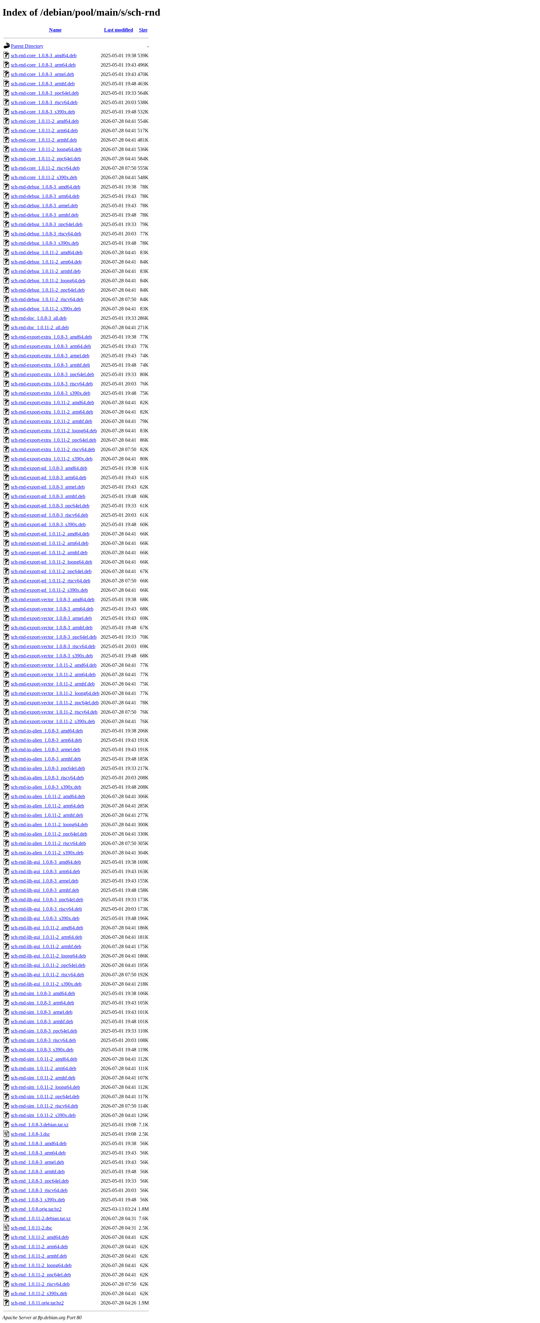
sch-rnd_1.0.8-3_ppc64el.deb (40, 1181)
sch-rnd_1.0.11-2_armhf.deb (39, 1256)
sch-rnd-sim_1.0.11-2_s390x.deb (43, 1115)
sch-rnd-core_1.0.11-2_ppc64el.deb (46, 158)
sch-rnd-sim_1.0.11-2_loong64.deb (45, 1087)
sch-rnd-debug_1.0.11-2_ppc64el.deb (48, 290)
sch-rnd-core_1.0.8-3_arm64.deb (43, 65)
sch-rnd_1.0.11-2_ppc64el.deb (41, 1274)
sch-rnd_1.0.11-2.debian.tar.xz (41, 1218)
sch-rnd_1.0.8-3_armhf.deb (38, 1171)
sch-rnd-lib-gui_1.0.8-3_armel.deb (44, 880)
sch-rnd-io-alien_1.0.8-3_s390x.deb (46, 787)
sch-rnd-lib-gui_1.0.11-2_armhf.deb (46, 946)
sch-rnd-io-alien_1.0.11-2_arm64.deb (47, 805)
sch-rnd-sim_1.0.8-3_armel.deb (41, 1012)
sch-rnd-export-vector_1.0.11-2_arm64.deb (53, 674)
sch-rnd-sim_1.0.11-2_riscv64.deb (44, 1106)
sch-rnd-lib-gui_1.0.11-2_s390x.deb (46, 984)
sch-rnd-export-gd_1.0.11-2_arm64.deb (49, 543)
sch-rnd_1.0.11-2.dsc (31, 1227)
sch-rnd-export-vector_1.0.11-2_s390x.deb (53, 721)
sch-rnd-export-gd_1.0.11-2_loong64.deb (51, 562)
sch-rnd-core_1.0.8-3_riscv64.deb (44, 102)
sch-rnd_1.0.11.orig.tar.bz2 (37, 1302)
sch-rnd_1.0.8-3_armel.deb (37, 1162)
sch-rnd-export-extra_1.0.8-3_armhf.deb (50, 365)
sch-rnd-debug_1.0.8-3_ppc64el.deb (46, 224)
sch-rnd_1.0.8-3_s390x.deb (38, 1199)
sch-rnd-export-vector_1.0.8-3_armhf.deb (51, 627)
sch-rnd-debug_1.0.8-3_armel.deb (44, 205)
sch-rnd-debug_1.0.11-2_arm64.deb (46, 261)
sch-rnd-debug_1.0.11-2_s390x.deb (46, 308)
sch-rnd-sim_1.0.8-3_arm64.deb (42, 1002)
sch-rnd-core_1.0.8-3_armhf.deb (43, 83)
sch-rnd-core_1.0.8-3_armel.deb (42, 74)
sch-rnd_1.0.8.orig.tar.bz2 (36, 1209)
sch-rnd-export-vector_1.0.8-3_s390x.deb (52, 655)
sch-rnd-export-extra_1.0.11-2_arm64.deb (52, 412)
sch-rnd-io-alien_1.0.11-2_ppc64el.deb (49, 834)
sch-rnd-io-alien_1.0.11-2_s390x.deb (47, 852)
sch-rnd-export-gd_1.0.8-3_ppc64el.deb (50, 505)
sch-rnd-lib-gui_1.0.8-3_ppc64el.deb (47, 899)
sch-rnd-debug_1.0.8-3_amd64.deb (45, 186)
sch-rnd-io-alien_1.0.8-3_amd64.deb (47, 730)
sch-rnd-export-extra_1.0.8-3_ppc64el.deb (52, 374)
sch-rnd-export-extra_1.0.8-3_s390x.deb (50, 393)
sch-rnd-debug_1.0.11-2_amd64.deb (46, 252)
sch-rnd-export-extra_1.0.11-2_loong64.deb (54, 430)
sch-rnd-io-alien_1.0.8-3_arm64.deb (46, 740)
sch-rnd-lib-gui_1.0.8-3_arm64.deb (45, 871)
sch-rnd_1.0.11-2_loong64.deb (41, 1265)
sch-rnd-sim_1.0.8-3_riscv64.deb (43, 1040)
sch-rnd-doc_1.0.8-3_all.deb (39, 318)
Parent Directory (27, 46)
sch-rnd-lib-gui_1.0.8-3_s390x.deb (45, 918)
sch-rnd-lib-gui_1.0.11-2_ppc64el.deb (48, 965)
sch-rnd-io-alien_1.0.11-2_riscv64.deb (48, 843)
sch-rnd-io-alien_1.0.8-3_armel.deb (45, 749)
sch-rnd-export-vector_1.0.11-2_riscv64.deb (54, 712)
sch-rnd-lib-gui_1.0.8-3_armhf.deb (45, 890)
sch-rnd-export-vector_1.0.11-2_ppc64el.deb (55, 702)
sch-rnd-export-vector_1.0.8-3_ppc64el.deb (54, 637)
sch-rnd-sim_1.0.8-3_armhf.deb (42, 1021)
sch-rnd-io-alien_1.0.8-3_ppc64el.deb (48, 768)
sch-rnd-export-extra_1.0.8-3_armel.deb (50, 355)
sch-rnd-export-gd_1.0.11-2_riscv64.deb (50, 580)
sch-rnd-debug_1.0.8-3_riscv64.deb (46, 233)
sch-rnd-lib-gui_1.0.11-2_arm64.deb (46, 937)
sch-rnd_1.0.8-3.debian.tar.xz (39, 1124)
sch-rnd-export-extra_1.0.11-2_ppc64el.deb (53, 440)
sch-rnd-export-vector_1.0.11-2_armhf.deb (53, 684)
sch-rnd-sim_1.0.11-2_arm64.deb (43, 1068)
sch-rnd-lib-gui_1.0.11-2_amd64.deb (47, 927)
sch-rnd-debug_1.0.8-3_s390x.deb (45, 243)
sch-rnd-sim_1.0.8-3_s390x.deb (42, 1049)
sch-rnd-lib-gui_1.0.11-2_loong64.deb (48, 955)
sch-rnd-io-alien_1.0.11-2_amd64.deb (48, 796)
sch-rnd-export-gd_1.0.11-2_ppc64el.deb (51, 571)
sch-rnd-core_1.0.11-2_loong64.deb (46, 149)
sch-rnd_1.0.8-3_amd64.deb (39, 1143)
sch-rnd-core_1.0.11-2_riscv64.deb (45, 168)
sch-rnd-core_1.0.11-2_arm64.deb (44, 130)
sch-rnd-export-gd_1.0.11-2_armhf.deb (49, 552)
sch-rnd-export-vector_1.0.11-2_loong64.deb (55, 693)
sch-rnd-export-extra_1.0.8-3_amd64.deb (51, 337)
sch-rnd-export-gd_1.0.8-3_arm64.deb (48, 477)
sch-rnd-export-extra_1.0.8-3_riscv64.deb (52, 383)
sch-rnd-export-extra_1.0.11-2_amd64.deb (52, 402)
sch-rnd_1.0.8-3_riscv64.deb (39, 1190)
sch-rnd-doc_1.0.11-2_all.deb (40, 327)
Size (143, 30)
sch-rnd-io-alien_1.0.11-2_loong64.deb (49, 824)
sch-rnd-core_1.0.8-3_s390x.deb (43, 111)
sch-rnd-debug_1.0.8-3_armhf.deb (44, 215)
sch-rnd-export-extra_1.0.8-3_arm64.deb (51, 346)
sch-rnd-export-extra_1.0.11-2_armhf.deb (51, 421)
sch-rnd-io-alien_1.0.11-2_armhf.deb (47, 815)
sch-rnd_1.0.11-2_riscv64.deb (40, 1284)
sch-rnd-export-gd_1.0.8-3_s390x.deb (48, 524)
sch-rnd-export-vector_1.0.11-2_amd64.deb (54, 665)
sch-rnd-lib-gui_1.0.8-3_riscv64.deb (46, 909)
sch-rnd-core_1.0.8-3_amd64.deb (44, 55)
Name (55, 30)
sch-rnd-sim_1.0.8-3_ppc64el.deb (44, 1031)
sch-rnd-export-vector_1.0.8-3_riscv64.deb (53, 646)
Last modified (118, 30)
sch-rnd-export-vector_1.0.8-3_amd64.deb (52, 599)
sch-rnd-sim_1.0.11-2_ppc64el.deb (45, 1096)
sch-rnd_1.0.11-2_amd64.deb (40, 1237)
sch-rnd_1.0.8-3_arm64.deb (38, 1152)
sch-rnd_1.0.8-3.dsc (30, 1134)
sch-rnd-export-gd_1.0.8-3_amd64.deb (49, 468)
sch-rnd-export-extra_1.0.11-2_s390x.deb (51, 458)
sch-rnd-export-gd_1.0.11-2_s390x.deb (49, 590)
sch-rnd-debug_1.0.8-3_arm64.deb (45, 196)
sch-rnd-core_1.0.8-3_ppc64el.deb (45, 93)
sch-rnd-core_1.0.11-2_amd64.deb (45, 121)
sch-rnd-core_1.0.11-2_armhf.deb (44, 140)
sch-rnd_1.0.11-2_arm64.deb (39, 1246)
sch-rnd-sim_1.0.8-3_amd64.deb (43, 993)
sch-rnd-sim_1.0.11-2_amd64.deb (44, 1059)
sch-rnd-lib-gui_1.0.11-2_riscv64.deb (47, 974)
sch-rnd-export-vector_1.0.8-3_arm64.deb (52, 608)
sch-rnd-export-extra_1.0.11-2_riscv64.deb (53, 449)
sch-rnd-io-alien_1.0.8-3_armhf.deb (46, 759)
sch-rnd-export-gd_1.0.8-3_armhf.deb (48, 496)
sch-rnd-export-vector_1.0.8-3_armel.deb (51, 618)
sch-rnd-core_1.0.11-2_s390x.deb (44, 177)
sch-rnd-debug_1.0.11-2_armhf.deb (46, 271)
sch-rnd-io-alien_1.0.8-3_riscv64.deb (47, 777)
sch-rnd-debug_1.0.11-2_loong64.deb (48, 280)
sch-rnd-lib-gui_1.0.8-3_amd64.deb (46, 862)
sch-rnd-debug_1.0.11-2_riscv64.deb (47, 299)
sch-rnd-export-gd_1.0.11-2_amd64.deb (50, 533)
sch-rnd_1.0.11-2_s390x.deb (39, 1293)
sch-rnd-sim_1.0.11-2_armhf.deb (43, 1077)
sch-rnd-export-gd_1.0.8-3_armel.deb (48, 487)
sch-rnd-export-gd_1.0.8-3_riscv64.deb (49, 515)
